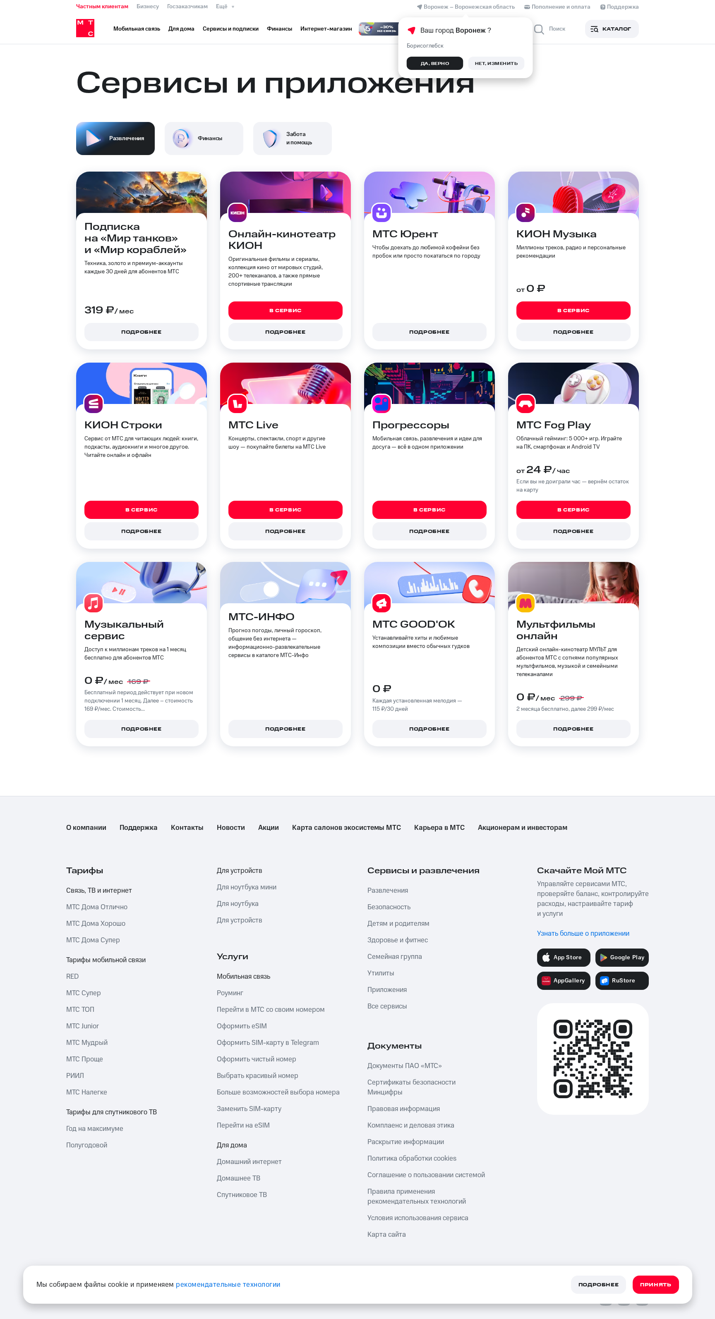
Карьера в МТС (439, 828)
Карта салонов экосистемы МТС (346, 828)
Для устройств (239, 871)
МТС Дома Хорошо (95, 924)
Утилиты (380, 973)
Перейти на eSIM (243, 1125)
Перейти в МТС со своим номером (271, 1010)
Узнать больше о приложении (583, 934)
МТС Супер (83, 993)
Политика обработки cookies (411, 1159)
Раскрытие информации (405, 1142)
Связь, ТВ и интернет (99, 891)
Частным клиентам (102, 6)
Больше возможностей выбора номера (278, 1092)
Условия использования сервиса (417, 1218)
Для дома (232, 1145)
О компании (86, 828)
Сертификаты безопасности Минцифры (411, 1087)
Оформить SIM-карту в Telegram (268, 1043)
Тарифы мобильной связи (106, 960)
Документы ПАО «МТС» (404, 1066)
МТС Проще (84, 1059)
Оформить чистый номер (256, 1059)
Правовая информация (403, 1109)
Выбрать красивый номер (257, 1076)
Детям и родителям (398, 924)
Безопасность (388, 907)
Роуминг (230, 993)
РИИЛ (75, 1076)
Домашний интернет (249, 1162)
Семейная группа (394, 957)
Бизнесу (148, 6)
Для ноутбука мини (246, 887)
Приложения (387, 990)
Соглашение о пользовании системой (426, 1175)
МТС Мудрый (87, 1043)
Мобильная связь (243, 977)
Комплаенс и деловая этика (410, 1125)
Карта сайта (386, 1235)
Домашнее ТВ (238, 1178)
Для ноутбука (238, 904)
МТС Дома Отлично (96, 907)
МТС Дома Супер (93, 940)
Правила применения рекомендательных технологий (416, 1197)
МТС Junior (82, 1026)
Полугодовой (86, 1145)
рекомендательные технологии (228, 1285)
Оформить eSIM (242, 1026)
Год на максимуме (94, 1129)
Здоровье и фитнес (397, 940)
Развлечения (387, 891)
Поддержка (139, 828)
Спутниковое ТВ (242, 1195)
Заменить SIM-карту (249, 1109)
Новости (231, 828)
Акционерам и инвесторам (522, 828)
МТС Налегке (86, 1092)
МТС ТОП (80, 1010)
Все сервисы (387, 1006)
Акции (268, 828)
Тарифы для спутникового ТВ (111, 1112)
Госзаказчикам (187, 6)
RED (72, 977)
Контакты (187, 828)
